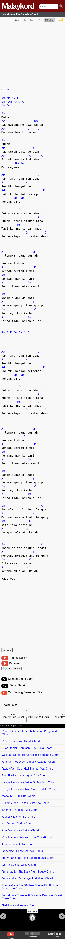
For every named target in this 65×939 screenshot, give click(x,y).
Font (32, 20)
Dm (3, 98)
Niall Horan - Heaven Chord (19, 905)
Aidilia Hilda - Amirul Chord (18, 816)
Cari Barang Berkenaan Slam (26, 692)
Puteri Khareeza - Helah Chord (21, 741)
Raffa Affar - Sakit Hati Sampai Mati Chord (27, 768)
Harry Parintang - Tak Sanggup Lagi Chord (28, 857)
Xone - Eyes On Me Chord (18, 844)
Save (17, 20)
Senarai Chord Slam (20, 678)
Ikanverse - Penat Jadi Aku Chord (22, 851)
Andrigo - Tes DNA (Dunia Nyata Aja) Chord (29, 761)
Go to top (7, 650)
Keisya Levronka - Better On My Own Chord (28, 782)
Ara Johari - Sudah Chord (17, 823)
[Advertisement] (32, 54)
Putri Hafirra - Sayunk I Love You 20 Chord (28, 837)
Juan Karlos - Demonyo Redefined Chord (27, 878)
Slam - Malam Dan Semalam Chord (19, 14)
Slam (6, 89)
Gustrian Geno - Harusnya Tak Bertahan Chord (30, 754)
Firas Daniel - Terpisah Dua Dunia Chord (27, 748)
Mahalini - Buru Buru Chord (19, 796)
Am (8, 98)
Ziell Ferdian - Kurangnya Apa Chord (24, 775)
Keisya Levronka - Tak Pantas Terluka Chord (29, 789)
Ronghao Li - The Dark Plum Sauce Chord (28, 871)
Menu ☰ (49, 20)
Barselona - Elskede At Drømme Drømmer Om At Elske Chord (32, 897)
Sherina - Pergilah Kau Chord (20, 809)
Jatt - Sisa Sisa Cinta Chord (19, 864)
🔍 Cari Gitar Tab (11, 668)
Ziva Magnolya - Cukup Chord (20, 830)
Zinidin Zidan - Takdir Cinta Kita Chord (25, 802)
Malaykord (18, 6)
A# (13, 98)
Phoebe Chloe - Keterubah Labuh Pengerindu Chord (30, 733)
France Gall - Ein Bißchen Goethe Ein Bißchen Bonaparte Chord (30, 887)
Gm (20, 217)
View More (32, 911)
